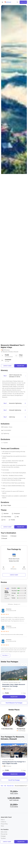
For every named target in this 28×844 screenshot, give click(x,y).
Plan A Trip (23, 2)
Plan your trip (4, 834)
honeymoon (17, 513)
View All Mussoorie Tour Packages (14, 702)
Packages (3, 836)
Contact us (3, 821)
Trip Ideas (3, 838)
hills (18, 516)
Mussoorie (5, 351)
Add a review (4, 832)
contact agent (7, 841)
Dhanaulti (16, 351)
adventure (6, 513)
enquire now (21, 841)
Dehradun (10, 351)
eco (4, 519)
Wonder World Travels (14, 558)
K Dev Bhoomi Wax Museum (7, 729)
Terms (2, 826)
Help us (3, 819)
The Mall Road (21, 728)
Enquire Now (14, 696)
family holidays (7, 516)
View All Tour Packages (14, 780)
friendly (13, 519)
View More (4, 655)
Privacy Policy (4, 823)
